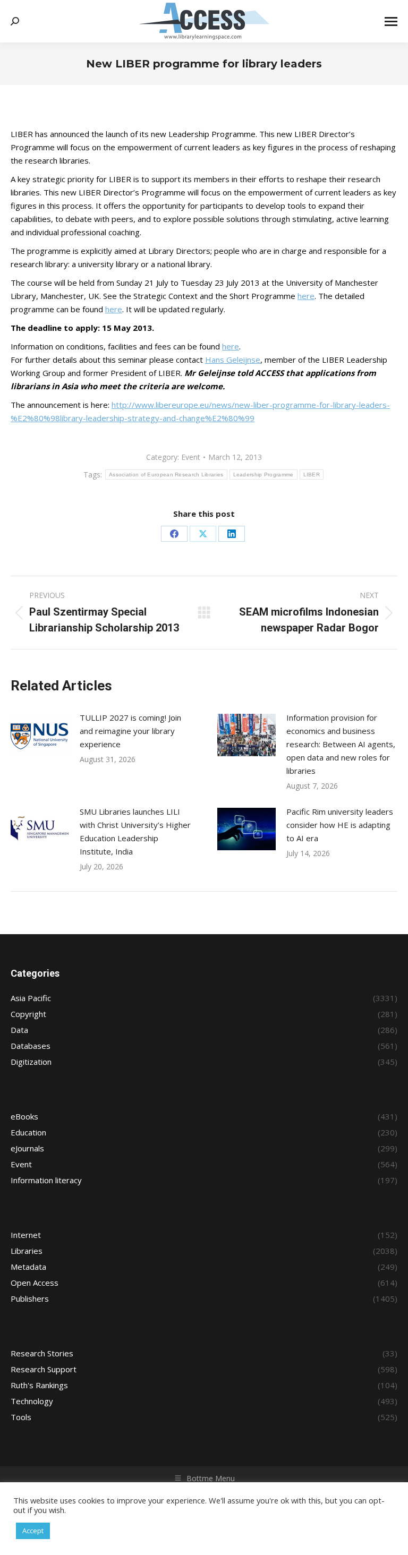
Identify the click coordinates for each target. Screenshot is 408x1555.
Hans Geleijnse (232, 359)
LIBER (311, 474)
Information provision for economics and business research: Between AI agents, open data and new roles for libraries (340, 744)
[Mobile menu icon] (391, 21)
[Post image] (40, 735)
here (306, 296)
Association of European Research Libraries (166, 474)
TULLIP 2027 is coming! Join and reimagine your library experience (130, 730)
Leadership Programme (263, 474)
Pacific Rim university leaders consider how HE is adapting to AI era (339, 824)
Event (190, 457)
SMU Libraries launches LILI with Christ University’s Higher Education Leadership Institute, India (135, 831)
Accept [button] (33, 1530)
